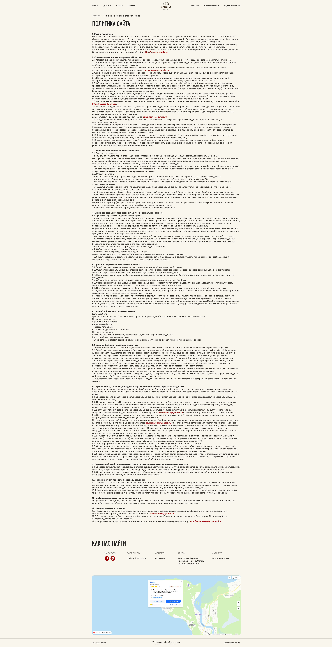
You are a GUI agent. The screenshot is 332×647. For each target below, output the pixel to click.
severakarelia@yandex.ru (170, 412)
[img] (166, 5)
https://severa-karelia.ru (156, 52)
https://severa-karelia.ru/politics (205, 521)
